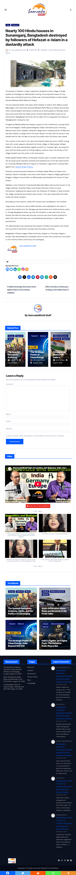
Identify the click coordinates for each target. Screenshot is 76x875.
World (11, 339)
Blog (29, 680)
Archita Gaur (60, 360)
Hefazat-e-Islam (47, 50)
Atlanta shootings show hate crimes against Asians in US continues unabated (21, 290)
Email (8, 421)
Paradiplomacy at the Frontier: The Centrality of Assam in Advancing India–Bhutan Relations (64, 786)
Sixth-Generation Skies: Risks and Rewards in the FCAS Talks (54, 611)
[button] (40, 511)
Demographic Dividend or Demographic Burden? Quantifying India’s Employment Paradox (64, 676)
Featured (15, 25)
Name (8, 414)
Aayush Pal (14, 360)
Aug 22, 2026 (12, 363)
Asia (8, 25)
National (43, 336)
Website (9, 429)
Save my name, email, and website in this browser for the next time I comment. (36, 436)
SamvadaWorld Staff (18, 50)
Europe (11, 336)
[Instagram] (23, 269)
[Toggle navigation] (6, 9)
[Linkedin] (15, 269)
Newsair (44, 868)
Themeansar (53, 868)
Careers (30, 670)
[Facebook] (7, 269)
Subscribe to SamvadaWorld (39, 506)
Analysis (45, 591)
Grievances (31, 674)
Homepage (31, 683)
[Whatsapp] (19, 269)
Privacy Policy (32, 677)
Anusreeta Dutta (39, 360)
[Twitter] (7, 262)
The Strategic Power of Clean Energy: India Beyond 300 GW (37, 357)
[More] (26, 269)
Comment (10, 384)
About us (30, 667)
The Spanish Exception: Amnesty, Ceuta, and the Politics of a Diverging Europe (20, 612)
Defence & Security (60, 336)
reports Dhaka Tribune (24, 167)
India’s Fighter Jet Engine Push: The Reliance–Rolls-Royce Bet (54, 643)
